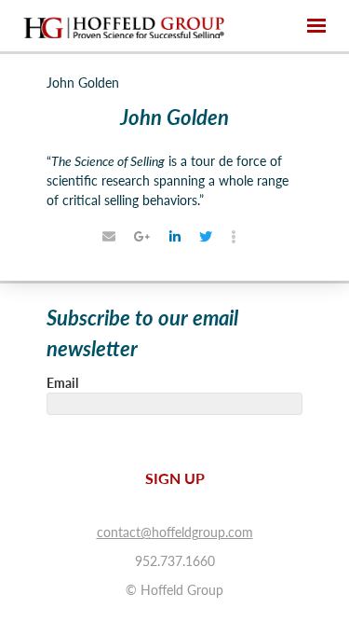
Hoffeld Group (123, 26)
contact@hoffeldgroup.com (175, 531)
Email (62, 382)
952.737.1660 (175, 560)
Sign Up (175, 478)
